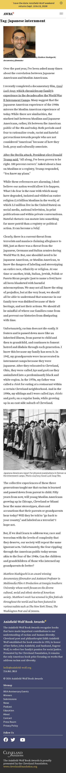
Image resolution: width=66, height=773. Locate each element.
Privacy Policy (10, 725)
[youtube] (22, 740)
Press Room (9, 721)
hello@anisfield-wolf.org (17, 667)
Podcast (7, 706)
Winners (7, 695)
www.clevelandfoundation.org (20, 766)
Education (8, 710)
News (6, 702)
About (6, 714)
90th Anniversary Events (16, 691)
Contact (7, 718)
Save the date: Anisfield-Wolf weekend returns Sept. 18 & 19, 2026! (33, 5)
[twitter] (13, 740)
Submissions (10, 699)
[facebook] (5, 739)
